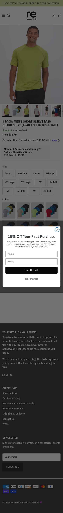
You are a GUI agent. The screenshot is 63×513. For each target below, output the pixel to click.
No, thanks (31, 279)
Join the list (31, 270)
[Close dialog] (57, 229)
